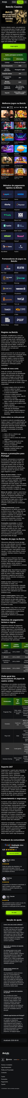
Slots (23, 107)
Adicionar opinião (14, 853)
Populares (3, 107)
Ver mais (14, 912)
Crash (17, 107)
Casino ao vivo (11, 107)
